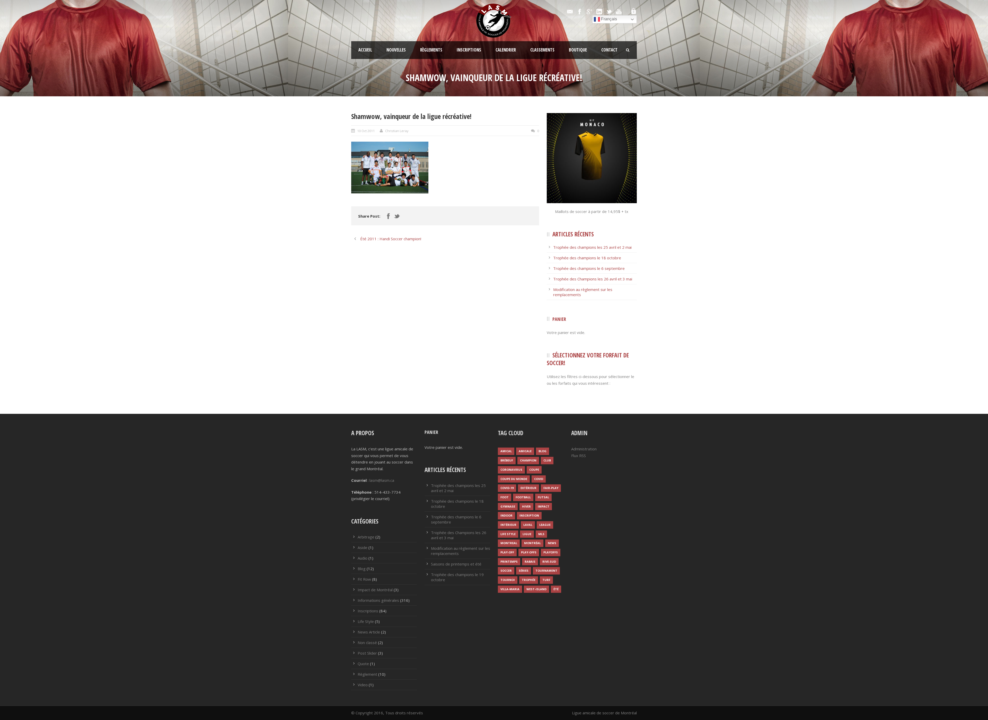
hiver (526, 506)
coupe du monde (513, 479)
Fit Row (364, 579)
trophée (528, 580)
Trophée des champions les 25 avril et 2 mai (592, 247)
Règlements (431, 50)
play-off (507, 552)
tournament (546, 570)
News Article (369, 632)
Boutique (578, 50)
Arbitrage (366, 536)
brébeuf (506, 460)
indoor (506, 515)
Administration (584, 448)
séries (523, 570)
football (523, 497)
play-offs (528, 552)
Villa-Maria (509, 589)
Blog (362, 568)
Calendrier (506, 50)
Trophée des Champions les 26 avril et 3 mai (592, 278)
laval (527, 525)
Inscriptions (469, 50)
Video (363, 684)
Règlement (367, 674)
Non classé (367, 642)
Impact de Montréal (375, 589)
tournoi (507, 580)
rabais (530, 561)
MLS (541, 534)
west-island (536, 589)
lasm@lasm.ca (381, 480)
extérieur (528, 488)
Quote (363, 663)
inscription (529, 515)
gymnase (507, 506)
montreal (508, 543)
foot (504, 497)
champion (528, 460)
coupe (534, 470)
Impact (543, 506)
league (545, 525)
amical (506, 451)
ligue (527, 534)
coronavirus (511, 470)
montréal (532, 543)
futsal (543, 497)
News (552, 543)
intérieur (508, 525)
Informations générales (378, 600)
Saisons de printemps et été (456, 564)
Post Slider (367, 653)
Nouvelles (396, 50)
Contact (609, 50)
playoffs (550, 552)
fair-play (550, 488)
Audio (362, 558)
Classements (542, 50)
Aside (362, 547)
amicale (525, 451)
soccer (506, 570)
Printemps (509, 561)
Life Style (366, 621)
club (547, 460)
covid (538, 479)
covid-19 (507, 488)
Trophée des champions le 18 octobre (587, 257)
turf (546, 580)
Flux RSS (578, 455)
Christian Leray (397, 130)
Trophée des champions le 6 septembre (589, 268)
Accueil (365, 50)
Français (608, 19)
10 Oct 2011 (366, 130)
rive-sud (549, 561)
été (556, 589)
